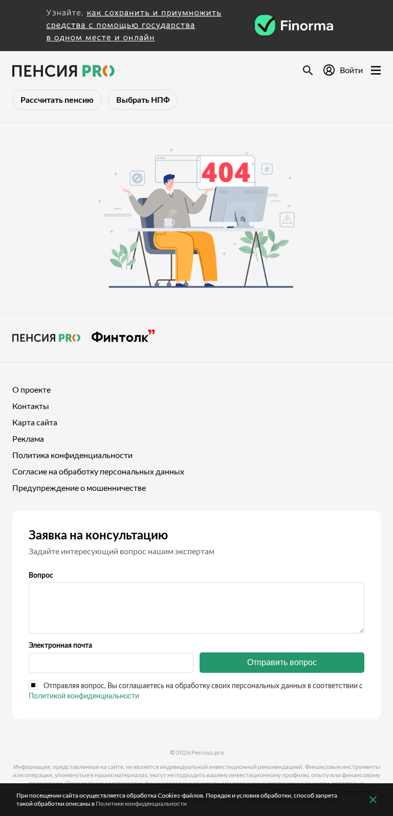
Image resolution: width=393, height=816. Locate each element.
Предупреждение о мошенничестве (79, 487)
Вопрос (41, 575)
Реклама (28, 438)
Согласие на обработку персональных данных (98, 471)
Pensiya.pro (207, 752)
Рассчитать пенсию (57, 99)
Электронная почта (60, 645)
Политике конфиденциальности (141, 803)
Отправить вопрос (282, 662)
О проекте (31, 389)
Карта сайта (34, 422)
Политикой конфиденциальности (84, 695)
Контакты (30, 406)
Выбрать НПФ (143, 99)
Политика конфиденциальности (72, 455)
